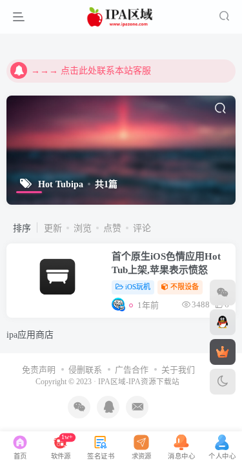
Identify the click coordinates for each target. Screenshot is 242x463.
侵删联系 (85, 370)
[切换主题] (223, 382)
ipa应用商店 (30, 335)
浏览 (83, 228)
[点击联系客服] (223, 292)
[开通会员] (223, 352)
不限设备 (184, 287)
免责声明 (38, 370)
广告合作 (131, 370)
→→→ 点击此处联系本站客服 (91, 71)
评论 (142, 228)
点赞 (112, 228)
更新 (53, 228)
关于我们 (178, 370)
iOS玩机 (137, 287)
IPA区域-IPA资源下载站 (138, 382)
